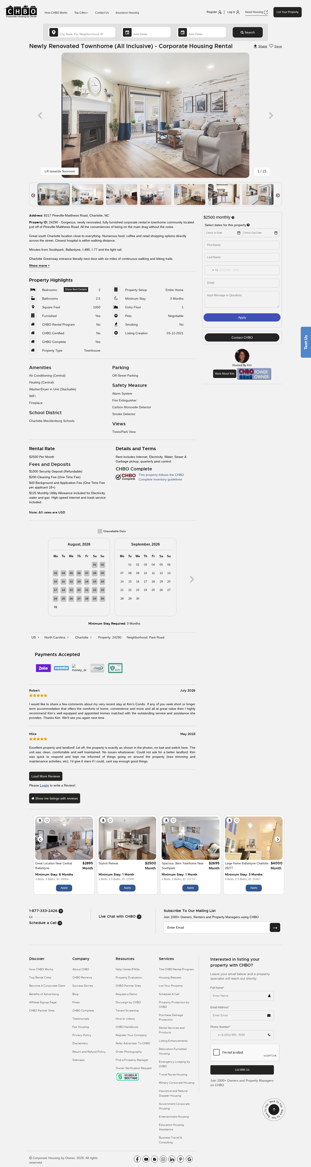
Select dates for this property (225, 225)
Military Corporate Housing (176, 1083)
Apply (242, 317)
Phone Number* (220, 1027)
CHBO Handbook (127, 1027)
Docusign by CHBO (128, 1002)
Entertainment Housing (174, 1116)
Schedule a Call (43, 922)
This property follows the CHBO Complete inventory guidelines (161, 477)
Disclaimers (80, 1043)
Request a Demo (126, 994)
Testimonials (80, 1019)
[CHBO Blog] (154, 1159)
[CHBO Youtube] (146, 1159)
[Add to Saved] (47, 820)
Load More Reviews (45, 776)
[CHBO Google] (189, 1159)
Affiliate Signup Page (42, 1002)
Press (76, 1002)
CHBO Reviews (82, 977)
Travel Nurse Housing (173, 1074)
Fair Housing (80, 1027)
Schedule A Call (169, 994)
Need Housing (254, 12)
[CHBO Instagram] (163, 1159)
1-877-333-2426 (44, 910)
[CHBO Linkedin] (171, 1159)
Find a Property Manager (132, 1060)
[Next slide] (277, 839)
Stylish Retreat (108, 863)
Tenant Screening (127, 1010)
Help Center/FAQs (128, 969)
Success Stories (82, 986)
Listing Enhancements (173, 1041)
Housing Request (170, 977)
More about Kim (225, 373)
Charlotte (82, 637)
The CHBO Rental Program (176, 969)
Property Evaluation (129, 977)
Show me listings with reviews (56, 798)
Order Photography (129, 1052)
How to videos (125, 1019)
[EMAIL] (275, 927)
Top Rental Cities (40, 977)
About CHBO (80, 969)
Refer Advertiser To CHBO (133, 1043)
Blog (75, 994)
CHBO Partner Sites (41, 1010)
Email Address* (219, 1007)
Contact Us (102, 12)
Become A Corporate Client (47, 986)
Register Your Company (131, 1035)
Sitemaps (78, 1060)
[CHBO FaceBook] (137, 1159)
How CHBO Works (56, 12)
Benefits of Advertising (44, 994)
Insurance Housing (127, 12)
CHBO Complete (83, 1010)
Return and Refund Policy (89, 1052)
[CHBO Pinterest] (180, 1159)
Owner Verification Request (134, 1068)
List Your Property (287, 12)
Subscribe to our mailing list (190, 910)
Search (249, 32)
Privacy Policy (81, 1035)
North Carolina (55, 637)
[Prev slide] (40, 839)
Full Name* (217, 987)
